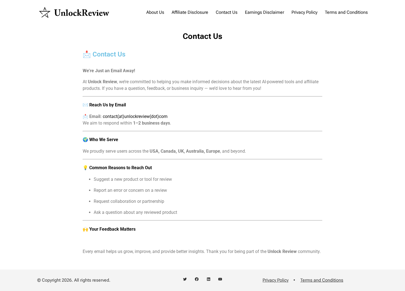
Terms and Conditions (346, 12)
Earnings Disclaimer (264, 12)
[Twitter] (185, 279)
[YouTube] (220, 279)
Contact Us (226, 12)
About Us (155, 12)
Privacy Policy (304, 12)
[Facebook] (197, 279)
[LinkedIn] (208, 279)
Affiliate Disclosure (190, 12)
